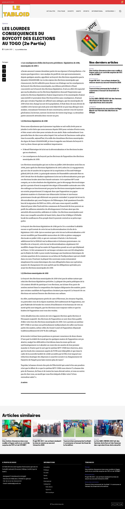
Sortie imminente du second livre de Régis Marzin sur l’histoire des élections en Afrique (105, 111)
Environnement (93, 78)
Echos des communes (95, 86)
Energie (91, 68)
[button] (120, 11)
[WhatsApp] (4, 79)
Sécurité (91, 97)
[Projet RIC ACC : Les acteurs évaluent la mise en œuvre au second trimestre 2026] (47, 428)
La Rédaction (22, 49)
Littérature (92, 106)
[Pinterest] (4, 75)
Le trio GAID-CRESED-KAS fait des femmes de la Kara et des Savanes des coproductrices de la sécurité (105, 100)
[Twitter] (4, 71)
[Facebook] (4, 67)
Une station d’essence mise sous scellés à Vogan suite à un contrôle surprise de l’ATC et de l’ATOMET (105, 72)
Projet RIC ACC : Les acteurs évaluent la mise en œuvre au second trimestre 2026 (47, 443)
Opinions (5, 23)
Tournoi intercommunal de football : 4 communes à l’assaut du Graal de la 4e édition (104, 90)
